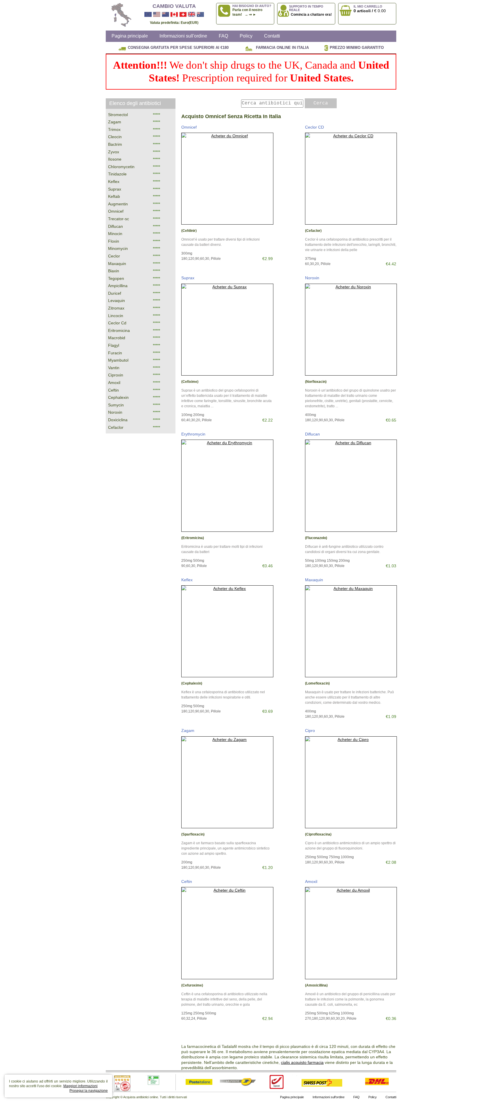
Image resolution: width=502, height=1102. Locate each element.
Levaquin (116, 300)
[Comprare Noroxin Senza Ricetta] (351, 330)
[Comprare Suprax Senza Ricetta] (227, 330)
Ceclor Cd (117, 323)
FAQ (223, 35)
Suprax (187, 278)
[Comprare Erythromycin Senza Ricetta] (227, 486)
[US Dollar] (156, 14)
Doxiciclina (118, 419)
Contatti (272, 35)
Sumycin (116, 405)
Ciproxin (115, 375)
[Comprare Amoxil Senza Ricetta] (351, 933)
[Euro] (148, 14)
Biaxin (113, 271)
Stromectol (118, 114)
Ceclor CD (314, 127)
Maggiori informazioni (80, 1086)
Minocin (115, 233)
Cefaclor (115, 427)
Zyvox (113, 152)
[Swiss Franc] (183, 14)
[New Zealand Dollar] (165, 14)
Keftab (114, 196)
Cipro (310, 730)
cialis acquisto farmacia (302, 1062)
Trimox (114, 129)
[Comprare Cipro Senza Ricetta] (351, 782)
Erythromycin (193, 434)
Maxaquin (314, 579)
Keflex (187, 579)
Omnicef (189, 127)
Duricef (114, 293)
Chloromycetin (121, 166)
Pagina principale (130, 35)
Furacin (115, 353)
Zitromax (116, 308)
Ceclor (114, 256)
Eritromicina (119, 330)
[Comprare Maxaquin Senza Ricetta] (351, 631)
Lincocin (115, 315)
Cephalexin (118, 397)
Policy (246, 35)
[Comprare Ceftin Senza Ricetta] (227, 933)
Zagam (187, 730)
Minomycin (118, 248)
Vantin (113, 367)
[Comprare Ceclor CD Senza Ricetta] (351, 179)
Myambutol (118, 360)
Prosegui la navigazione (88, 1091)
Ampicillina (118, 285)
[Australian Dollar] (200, 14)
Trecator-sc (118, 218)
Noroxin (312, 278)
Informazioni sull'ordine (183, 35)
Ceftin (186, 881)
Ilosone (114, 159)
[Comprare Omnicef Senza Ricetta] (227, 179)
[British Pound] (191, 14)
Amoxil (311, 881)
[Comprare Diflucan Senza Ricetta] (351, 486)
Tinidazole (117, 174)
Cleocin (115, 136)
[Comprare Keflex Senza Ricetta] (227, 631)
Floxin (113, 241)
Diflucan (312, 434)
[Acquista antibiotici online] (119, 15)
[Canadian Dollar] (174, 14)
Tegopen (116, 278)
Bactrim (115, 144)
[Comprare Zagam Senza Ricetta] (227, 782)
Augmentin (118, 204)
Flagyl (113, 345)
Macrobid (116, 337)
